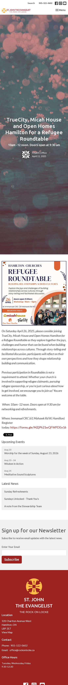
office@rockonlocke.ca (22, 650)
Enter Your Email (11, 546)
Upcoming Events (13, 441)
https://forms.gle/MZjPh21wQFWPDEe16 (38, 427)
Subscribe (11, 559)
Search (31, 3)
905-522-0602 (45, 3)
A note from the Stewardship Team (23, 506)
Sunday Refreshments (16, 491)
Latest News (10, 483)
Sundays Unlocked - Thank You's (21, 498)
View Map (7, 632)
